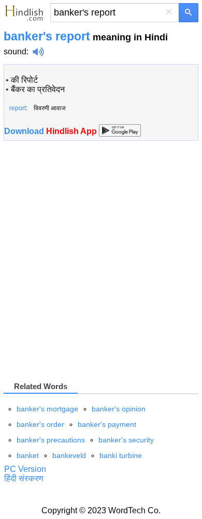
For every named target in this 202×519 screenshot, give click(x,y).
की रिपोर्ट (24, 80)
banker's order (40, 424)
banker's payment (107, 424)
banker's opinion (119, 409)
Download (51, 131)
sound (15, 51)
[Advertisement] (101, 260)
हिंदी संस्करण (24, 478)
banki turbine (120, 455)
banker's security (126, 440)
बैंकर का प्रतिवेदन (38, 89)
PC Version (25, 469)
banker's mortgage (47, 409)
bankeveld (69, 455)
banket (28, 455)
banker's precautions (51, 440)
